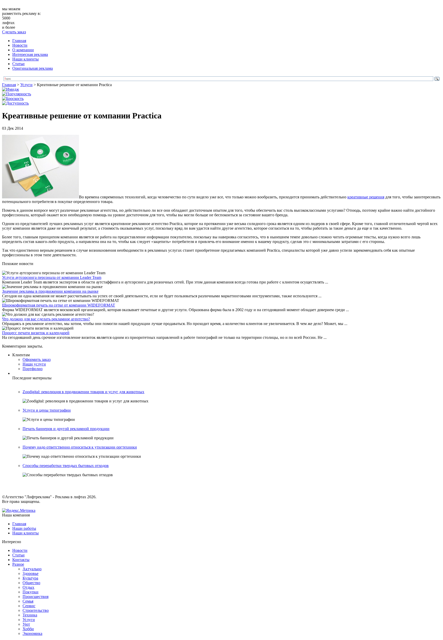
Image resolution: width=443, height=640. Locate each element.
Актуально (32, 569)
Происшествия (35, 596)
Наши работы (24, 528)
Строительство (36, 610)
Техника (30, 615)
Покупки (30, 592)
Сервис (29, 606)
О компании (23, 50)
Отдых (28, 587)
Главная (19, 40)
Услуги (26, 85)
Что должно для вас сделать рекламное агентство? (46, 319)
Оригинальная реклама (32, 68)
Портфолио (33, 369)
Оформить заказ (37, 359)
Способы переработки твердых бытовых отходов (66, 465)
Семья (28, 601)
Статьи (18, 64)
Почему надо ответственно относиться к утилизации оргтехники (80, 447)
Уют (26, 624)
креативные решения (365, 197)
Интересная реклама (30, 54)
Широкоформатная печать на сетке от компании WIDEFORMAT (58, 305)
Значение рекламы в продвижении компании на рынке (50, 291)
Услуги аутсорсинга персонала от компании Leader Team (51, 277)
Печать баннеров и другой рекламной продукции (66, 428)
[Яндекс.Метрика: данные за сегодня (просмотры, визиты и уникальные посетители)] (18, 510)
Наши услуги (34, 364)
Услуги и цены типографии (47, 410)
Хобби (28, 629)
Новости (19, 45)
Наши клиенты (25, 59)
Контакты (20, 559)
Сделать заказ (14, 32)
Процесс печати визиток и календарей (35, 333)
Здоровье (30, 573)
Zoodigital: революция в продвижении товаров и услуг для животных (83, 392)
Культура (30, 578)
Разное (18, 564)
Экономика (32, 633)
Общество (31, 583)
